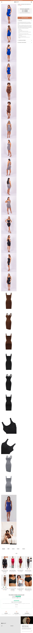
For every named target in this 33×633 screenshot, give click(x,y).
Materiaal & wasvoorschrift (22, 42)
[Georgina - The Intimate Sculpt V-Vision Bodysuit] (4, 580)
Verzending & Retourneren (22, 40)
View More (16, 604)
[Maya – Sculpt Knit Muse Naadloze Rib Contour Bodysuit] (12, 562)
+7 (30, 587)
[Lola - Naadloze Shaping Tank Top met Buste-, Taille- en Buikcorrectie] (20, 580)
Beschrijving (20, 20)
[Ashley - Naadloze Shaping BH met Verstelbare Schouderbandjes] (12, 580)
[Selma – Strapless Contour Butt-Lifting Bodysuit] (20, 562)
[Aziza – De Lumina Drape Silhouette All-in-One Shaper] (28, 562)
